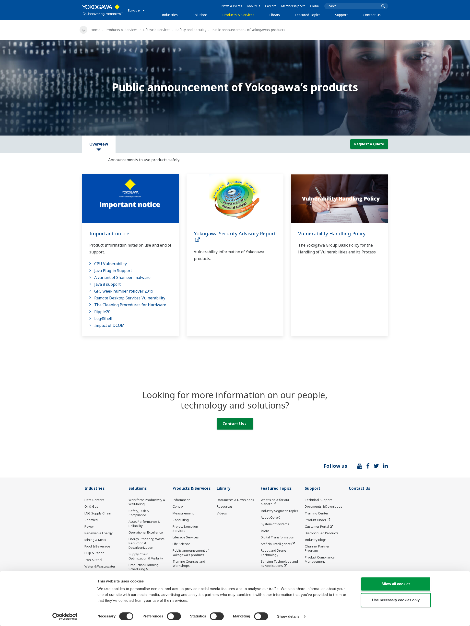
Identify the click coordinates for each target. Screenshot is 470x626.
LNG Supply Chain (97, 513)
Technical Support (318, 500)
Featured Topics (307, 14)
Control (178, 506)
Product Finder (315, 520)
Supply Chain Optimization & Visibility (146, 556)
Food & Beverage (97, 546)
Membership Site (293, 6)
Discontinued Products (321, 533)
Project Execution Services (185, 528)
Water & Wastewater (99, 566)
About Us (253, 6)
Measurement (183, 513)
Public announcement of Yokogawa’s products (191, 552)
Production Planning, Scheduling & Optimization (144, 569)
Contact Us (372, 14)
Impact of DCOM (109, 325)
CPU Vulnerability (110, 263)
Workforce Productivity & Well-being (147, 502)
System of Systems (275, 524)
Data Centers (94, 500)
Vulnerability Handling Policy (331, 233)
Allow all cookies (395, 584)
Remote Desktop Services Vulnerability (129, 298)
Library (274, 14)
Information (181, 500)
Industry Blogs (316, 539)
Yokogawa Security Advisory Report (235, 236)
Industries (170, 14)
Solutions (200, 14)
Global (314, 6)
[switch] (174, 616)
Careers (270, 6)
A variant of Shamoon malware (122, 277)
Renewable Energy (98, 533)
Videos (222, 513)
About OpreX (270, 517)
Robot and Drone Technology (273, 552)
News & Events (232, 6)
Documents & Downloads (235, 500)
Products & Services (238, 14)
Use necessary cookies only (396, 600)
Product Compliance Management (320, 559)
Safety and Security (191, 29)
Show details (288, 616)
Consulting (181, 520)
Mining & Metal (95, 539)
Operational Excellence (146, 532)
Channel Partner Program (317, 548)
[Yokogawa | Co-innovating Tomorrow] (102, 10)
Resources (225, 506)
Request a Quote (369, 144)
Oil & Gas (91, 506)
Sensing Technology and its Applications (279, 563)
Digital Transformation (277, 537)
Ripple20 (102, 311)
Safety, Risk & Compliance (139, 513)
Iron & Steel (93, 560)
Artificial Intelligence (276, 544)
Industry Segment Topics (279, 511)
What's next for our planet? (275, 502)
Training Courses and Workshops (189, 563)
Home (95, 29)
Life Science (181, 544)
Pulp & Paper (94, 553)
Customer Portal (317, 526)
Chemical (91, 520)
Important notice (109, 233)
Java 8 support (107, 284)
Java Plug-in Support (113, 270)
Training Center (316, 513)
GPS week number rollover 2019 (123, 291)
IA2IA (265, 530)
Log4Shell (103, 318)
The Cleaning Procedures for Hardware (130, 304)
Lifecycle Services (156, 29)
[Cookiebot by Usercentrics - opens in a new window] (65, 616)
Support (341, 14)
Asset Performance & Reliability (144, 523)
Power (89, 526)
